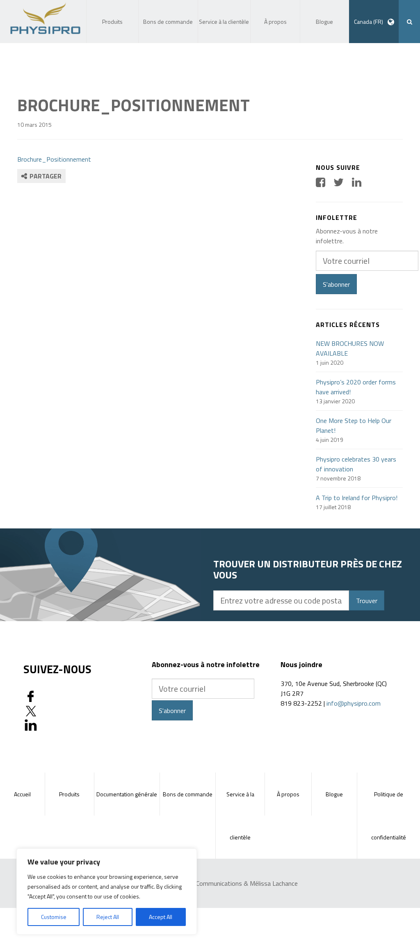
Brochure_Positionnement (54, 159)
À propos (288, 794)
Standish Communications (206, 883)
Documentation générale (126, 794)
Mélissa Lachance (274, 883)
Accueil (22, 794)
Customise (53, 916)
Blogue (334, 794)
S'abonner (336, 284)
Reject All (107, 916)
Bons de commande (187, 794)
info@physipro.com (353, 703)
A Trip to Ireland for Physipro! (356, 498)
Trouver (366, 601)
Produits (69, 794)
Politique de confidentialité (388, 815)
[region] (106, 891)
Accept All (160, 916)
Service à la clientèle (240, 815)
